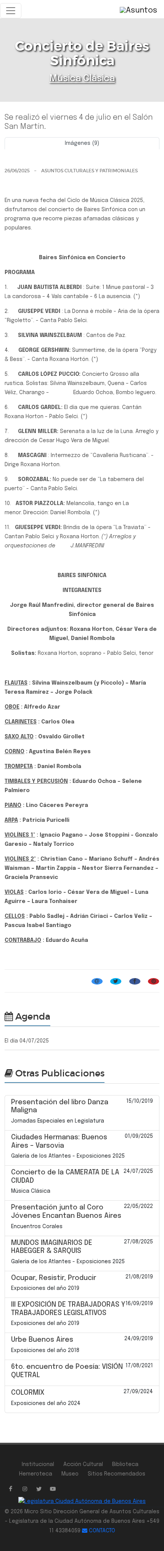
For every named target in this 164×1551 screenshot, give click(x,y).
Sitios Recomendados (116, 1474)
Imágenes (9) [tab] (82, 143)
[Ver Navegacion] (10, 10)
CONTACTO (101, 1530)
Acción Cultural (83, 1464)
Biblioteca (125, 1464)
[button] (16, 152)
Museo (70, 1474)
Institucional (38, 1464)
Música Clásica (82, 78)
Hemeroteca (35, 1474)
